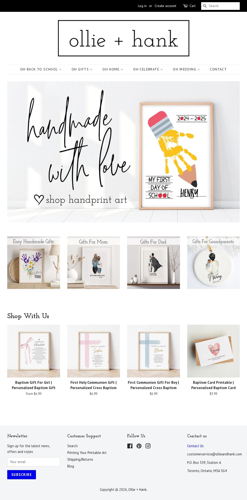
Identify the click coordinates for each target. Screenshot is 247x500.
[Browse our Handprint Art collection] (33, 267)
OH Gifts (81, 69)
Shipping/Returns (80, 459)
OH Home (112, 69)
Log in (142, 6)
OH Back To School (39, 69)
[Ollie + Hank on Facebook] (130, 447)
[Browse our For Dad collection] (153, 267)
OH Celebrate (146, 69)
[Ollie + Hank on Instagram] (148, 447)
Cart (192, 6)
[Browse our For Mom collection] (93, 267)
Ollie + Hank (137, 489)
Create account (165, 6)
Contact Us (195, 446)
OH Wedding (185, 69)
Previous (17, 152)
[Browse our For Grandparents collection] (213, 267)
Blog (70, 466)
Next (229, 152)
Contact (218, 69)
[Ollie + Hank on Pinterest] (139, 447)
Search (72, 446)
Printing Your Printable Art (87, 452)
